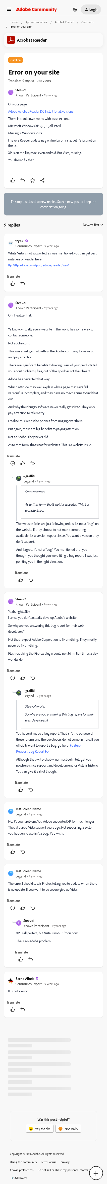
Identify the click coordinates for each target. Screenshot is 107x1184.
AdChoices (20, 1178)
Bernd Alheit (24, 978)
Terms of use (48, 1162)
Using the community (23, 1162)
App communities (36, 22)
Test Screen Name (28, 809)
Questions (87, 22)
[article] (53, 263)
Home (14, 22)
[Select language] (75, 9)
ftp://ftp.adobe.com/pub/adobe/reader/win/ (38, 265)
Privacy (65, 1162)
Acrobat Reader (64, 22)
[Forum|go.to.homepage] (36, 9)
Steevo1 (20, 90)
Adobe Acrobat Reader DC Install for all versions (40, 111)
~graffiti (29, 476)
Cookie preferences (22, 1170)
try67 (19, 240)
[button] (9, 11)
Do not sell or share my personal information (66, 1170)
